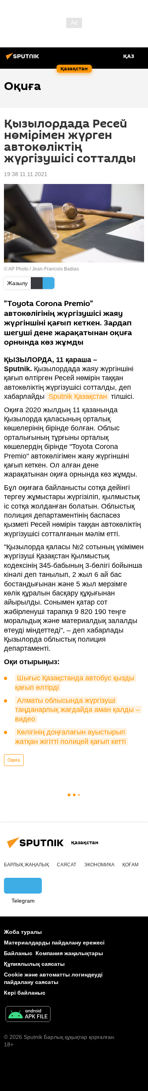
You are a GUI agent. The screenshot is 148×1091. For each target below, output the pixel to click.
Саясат (66, 865)
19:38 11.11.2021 (25, 174)
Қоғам (130, 865)
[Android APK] (28, 1015)
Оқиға (13, 760)
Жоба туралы (23, 932)
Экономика (99, 865)
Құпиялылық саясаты (34, 964)
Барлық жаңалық (26, 865)
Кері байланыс (24, 993)
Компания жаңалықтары (69, 953)
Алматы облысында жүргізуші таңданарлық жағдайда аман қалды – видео (78, 710)
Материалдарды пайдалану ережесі (54, 942)
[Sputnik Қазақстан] (23, 59)
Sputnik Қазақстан (78, 396)
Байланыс (18, 953)
